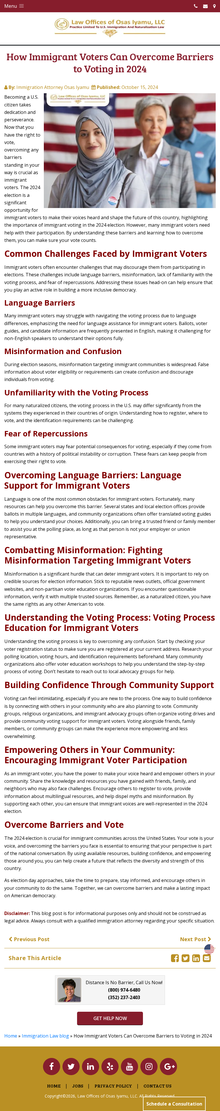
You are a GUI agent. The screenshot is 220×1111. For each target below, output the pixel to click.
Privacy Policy (113, 1086)
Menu (11, 6)
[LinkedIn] (196, 958)
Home (10, 1036)
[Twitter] (185, 958)
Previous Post (31, 939)
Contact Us (157, 1086)
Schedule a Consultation (174, 1104)
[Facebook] (175, 958)
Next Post (194, 939)
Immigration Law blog (45, 1036)
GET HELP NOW (110, 1018)
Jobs (77, 1086)
